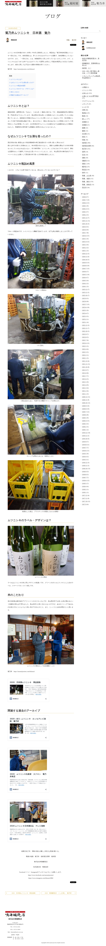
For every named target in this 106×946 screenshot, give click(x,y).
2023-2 (84, 319)
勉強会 (84, 113)
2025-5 (84, 239)
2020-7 (84, 412)
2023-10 (84, 295)
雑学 (83, 172)
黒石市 (84, 187)
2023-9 (84, 298)
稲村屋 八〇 (86, 68)
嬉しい (84, 119)
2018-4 (84, 486)
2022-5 (84, 346)
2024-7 (84, 268)
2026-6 (84, 203)
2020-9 (84, 406)
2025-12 (84, 218)
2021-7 (84, 376)
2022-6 (84, 343)
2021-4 (84, 385)
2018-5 (84, 483)
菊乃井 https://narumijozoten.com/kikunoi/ (21, 671)
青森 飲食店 (86, 184)
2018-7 (84, 477)
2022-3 (84, 352)
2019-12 (84, 433)
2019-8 (84, 445)
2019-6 (84, 450)
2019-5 (84, 453)
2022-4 (84, 349)
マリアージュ (86, 101)
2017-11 (84, 498)
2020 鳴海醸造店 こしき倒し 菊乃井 (58, 893)
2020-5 (84, 418)
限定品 (84, 169)
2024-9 (84, 262)
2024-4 (84, 277)
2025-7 (84, 233)
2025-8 (84, 230)
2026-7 (84, 200)
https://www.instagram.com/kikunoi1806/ (40, 878)
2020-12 (84, 397)
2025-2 (84, 248)
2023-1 (84, 322)
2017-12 (84, 495)
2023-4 (84, 313)
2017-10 (84, 501)
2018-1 (84, 492)
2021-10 (84, 367)
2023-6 (84, 307)
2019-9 (84, 442)
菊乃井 (74, 40)
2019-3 (84, 459)
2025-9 (84, 227)
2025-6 (84, 236)
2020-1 (84, 430)
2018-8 (84, 474)
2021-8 (84, 373)
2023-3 (84, 316)
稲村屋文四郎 (86, 146)
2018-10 (84, 468)
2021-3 (84, 388)
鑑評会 (84, 166)
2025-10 (84, 224)
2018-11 (84, 465)
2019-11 (84, 436)
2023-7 (84, 304)
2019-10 (84, 439)
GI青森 (84, 87)
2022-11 (84, 328)
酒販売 (84, 161)
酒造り (84, 164)
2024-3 (84, 280)
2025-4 (84, 242)
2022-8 (84, 337)
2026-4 (84, 209)
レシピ (84, 107)
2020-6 (84, 415)
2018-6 (84, 480)
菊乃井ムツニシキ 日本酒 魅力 (27, 32)
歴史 (83, 137)
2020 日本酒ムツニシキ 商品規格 (23, 893)
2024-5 (84, 274)
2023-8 (84, 301)
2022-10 (84, 331)
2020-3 (84, 424)
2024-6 (84, 271)
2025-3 (84, 245)
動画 (83, 116)
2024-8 (84, 265)
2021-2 (84, 391)
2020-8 (84, 409)
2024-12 (84, 253)
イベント (85, 90)
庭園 (83, 128)
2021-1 (84, 394)
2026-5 (84, 206)
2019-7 (84, 447)
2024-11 (84, 256)
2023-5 (84, 310)
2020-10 (84, 403)
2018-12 (84, 462)
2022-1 (84, 358)
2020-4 (84, 421)
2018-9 (84, 471)
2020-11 (84, 400)
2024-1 (84, 286)
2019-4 (84, 456)
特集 (68, 40)
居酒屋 (84, 122)
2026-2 (84, 215)
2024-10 (84, 259)
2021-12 (84, 361)
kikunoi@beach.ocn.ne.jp (17, 932)
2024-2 (84, 283)
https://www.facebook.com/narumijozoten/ (41, 875)
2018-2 (84, 489)
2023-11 (84, 292)
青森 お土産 (86, 175)
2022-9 (84, 334)
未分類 (84, 134)
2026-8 (84, 197)
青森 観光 (86, 181)
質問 (83, 152)
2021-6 (84, 379)
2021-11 (84, 364)
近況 (83, 155)
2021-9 (84, 370)
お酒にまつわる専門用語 (90, 96)
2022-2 (84, 355)
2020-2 (84, 427)
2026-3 (84, 212)
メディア (85, 104)
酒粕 (83, 158)
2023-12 (84, 289)
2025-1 (84, 250)
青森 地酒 (86, 178)
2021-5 (84, 382)
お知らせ (85, 93)
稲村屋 (84, 143)
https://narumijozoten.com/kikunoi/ (23, 69)
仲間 (83, 110)
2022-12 (84, 325)
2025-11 (84, 221)
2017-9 (84, 504)
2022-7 (84, 340)
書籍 (83, 131)
